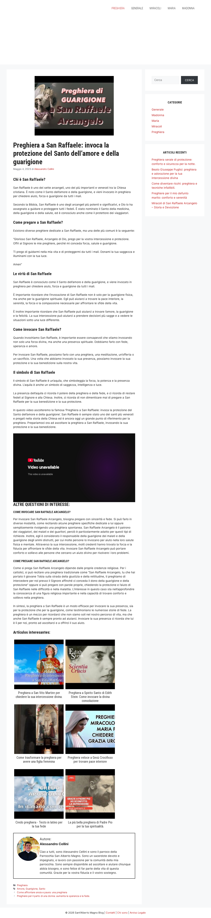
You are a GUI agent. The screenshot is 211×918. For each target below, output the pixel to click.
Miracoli (155, 8)
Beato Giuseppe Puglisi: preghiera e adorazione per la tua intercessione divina (174, 174)
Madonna (188, 8)
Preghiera (118, 8)
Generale (137, 8)
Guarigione (32, 888)
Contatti (110, 912)
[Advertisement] (105, 41)
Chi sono (122, 912)
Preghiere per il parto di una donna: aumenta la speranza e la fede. (53, 896)
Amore (20, 888)
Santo (42, 888)
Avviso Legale (138, 912)
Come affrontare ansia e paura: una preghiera (42, 892)
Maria (172, 8)
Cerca (189, 80)
